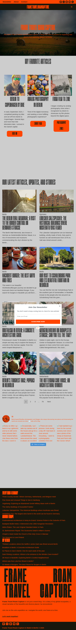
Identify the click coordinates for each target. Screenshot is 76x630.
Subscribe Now (38, 322)
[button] (38, 307)
